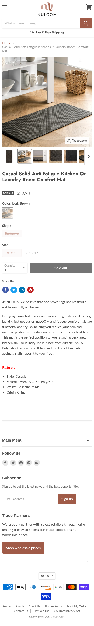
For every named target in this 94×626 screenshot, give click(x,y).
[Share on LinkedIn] (22, 290)
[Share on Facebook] (5, 290)
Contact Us (21, 611)
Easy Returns (41, 611)
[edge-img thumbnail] (55, 156)
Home (6, 43)
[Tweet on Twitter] (13, 290)
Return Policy (53, 606)
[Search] (86, 23)
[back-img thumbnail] (71, 156)
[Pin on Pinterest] (30, 290)
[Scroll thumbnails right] (87, 156)
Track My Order (76, 606)
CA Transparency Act (67, 611)
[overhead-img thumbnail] (9, 156)
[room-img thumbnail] (25, 156)
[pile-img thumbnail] (40, 156)
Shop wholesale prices (23, 548)
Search (20, 606)
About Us (34, 606)
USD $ (45, 575)
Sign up (67, 499)
